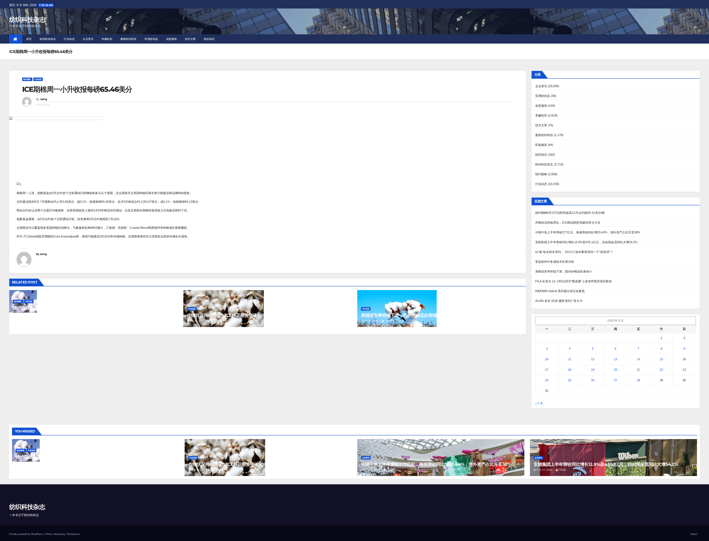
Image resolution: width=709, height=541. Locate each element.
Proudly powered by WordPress (26, 534)
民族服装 (541, 144)
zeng (43, 99)
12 (592, 359)
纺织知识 (209, 39)
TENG (40, 313)
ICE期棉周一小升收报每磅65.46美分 (77, 89)
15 (661, 359)
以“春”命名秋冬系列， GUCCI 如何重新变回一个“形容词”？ (574, 252)
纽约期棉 (27, 79)
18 (569, 369)
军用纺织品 (151, 39)
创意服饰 (171, 39)
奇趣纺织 (107, 39)
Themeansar (72, 534)
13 (615, 359)
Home (694, 534)
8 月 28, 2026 (27, 462)
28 (638, 380)
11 (569, 359)
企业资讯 (88, 39)
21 (638, 369)
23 (684, 369)
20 (615, 369)
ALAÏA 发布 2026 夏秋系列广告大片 (559, 300)
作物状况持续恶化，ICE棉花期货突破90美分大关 (233, 315)
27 (615, 380)
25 (569, 380)
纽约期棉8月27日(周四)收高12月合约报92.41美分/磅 (62, 308)
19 (592, 369)
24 (546, 380)
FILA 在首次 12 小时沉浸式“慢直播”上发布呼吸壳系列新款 (573, 281)
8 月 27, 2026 (372, 470)
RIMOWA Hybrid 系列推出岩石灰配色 (560, 291)
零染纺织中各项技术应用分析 (554, 261)
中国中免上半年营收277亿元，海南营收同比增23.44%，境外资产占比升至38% (587, 232)
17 (546, 369)
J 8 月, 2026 (23, 313)
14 (638, 359)
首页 (29, 39)
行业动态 (69, 39)
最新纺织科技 (128, 39)
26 (592, 380)
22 (661, 369)
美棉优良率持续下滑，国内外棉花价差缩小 (401, 315)
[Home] (15, 39)
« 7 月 (539, 403)
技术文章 (190, 39)
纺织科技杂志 (27, 19)
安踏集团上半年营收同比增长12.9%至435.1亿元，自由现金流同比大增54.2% (586, 242)
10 (546, 359)
